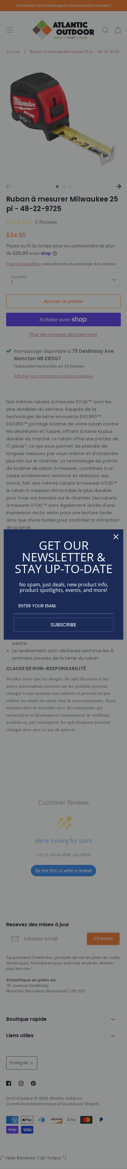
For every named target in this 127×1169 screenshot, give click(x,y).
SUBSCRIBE (63, 624)
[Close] (116, 536)
